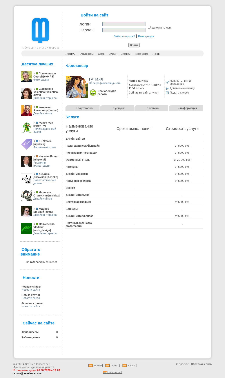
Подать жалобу (179, 92)
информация (188, 108)
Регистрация (146, 36)
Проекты (70, 53)
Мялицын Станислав (42, 194)
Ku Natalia (45, 141)
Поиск (156, 53)
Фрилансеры (86, 53)
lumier (49, 211)
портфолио (85, 108)
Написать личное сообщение (181, 82)
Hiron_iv (39, 125)
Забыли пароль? (124, 36)
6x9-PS (48, 76)
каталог (35, 262)
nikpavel (39, 159)
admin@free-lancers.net (27, 373)
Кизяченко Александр (42, 109)
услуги (119, 108)
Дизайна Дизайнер (41, 176)
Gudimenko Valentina (43, 90)
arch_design (42, 230)
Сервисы (125, 53)
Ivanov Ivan (46, 122)
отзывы (154, 108)
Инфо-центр (141, 53)
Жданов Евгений (41, 210)
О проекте (182, 364)
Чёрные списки (31, 286)
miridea (54, 195)
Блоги (101, 53)
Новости (31, 277)
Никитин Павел (48, 156)
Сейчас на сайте (38, 323)
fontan (53, 110)
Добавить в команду (182, 88)
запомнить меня (162, 27)
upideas (39, 144)
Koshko (52, 177)
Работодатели (31, 337)
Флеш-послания (32, 303)
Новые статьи (31, 295)
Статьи (112, 53)
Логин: (85, 24)
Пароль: (87, 30)
